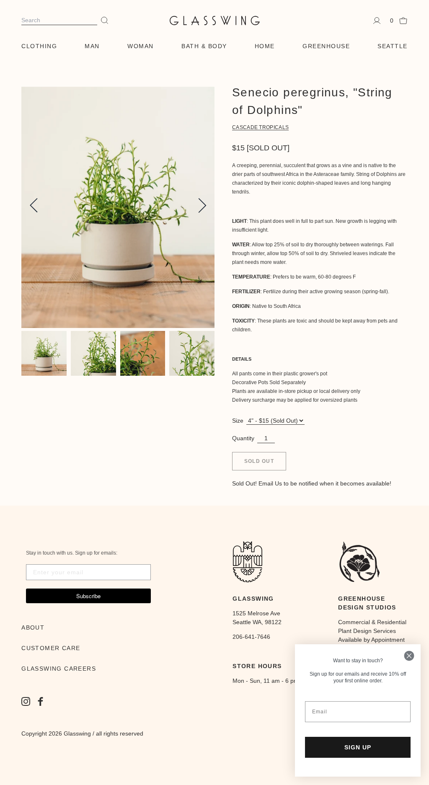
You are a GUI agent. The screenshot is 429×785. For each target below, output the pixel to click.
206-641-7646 (251, 636)
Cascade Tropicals (260, 127)
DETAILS (241, 359)
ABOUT (32, 627)
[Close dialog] (409, 656)
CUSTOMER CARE (50, 648)
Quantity (243, 438)
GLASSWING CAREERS (58, 668)
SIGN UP (357, 747)
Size (237, 420)
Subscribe (88, 596)
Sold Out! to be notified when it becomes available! (311, 483)
